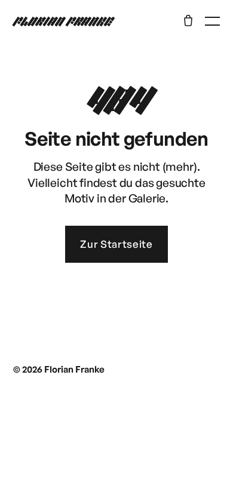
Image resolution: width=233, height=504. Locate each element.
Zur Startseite (116, 244)
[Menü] (212, 21)
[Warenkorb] (188, 20)
